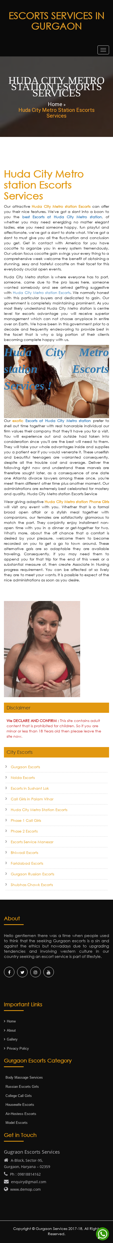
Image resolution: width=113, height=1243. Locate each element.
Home (11, 1021)
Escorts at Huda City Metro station (58, 420)
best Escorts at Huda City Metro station (62, 217)
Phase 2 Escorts (24, 831)
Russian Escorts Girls (22, 1087)
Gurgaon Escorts (25, 767)
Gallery (12, 1039)
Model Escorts (17, 1123)
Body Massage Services (24, 1077)
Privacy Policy (18, 1048)
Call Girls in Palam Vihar (32, 799)
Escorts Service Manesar (32, 842)
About (11, 1030)
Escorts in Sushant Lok (30, 788)
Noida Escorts (23, 777)
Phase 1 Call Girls (26, 820)
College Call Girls (19, 1096)
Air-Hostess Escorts (21, 1114)
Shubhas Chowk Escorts (32, 884)
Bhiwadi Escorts (24, 852)
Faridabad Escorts (27, 863)
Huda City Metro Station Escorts (39, 809)
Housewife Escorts (20, 1105)
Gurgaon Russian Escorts (32, 874)
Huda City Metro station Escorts (41, 292)
